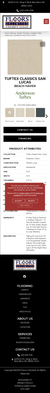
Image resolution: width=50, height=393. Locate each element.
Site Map (25, 389)
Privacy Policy (25, 383)
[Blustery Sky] (40, 112)
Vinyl (25, 303)
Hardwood (25, 294)
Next (46, 113)
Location (25, 327)
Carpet (19, 33)
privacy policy (24, 193)
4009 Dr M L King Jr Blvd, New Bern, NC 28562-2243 (26, 4)
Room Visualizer (25, 342)
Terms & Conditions (25, 386)
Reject (31, 201)
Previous (3, 113)
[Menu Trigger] (46, 21)
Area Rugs (25, 311)
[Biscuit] (30, 112)
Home (7, 33)
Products (26, 33)
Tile (25, 307)
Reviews (25, 323)
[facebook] (24, 276)
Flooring (13, 33)
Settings (25, 205)
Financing (25, 138)
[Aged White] (20, 112)
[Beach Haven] (10, 112)
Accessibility (25, 380)
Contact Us (25, 130)
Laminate (25, 298)
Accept (18, 201)
